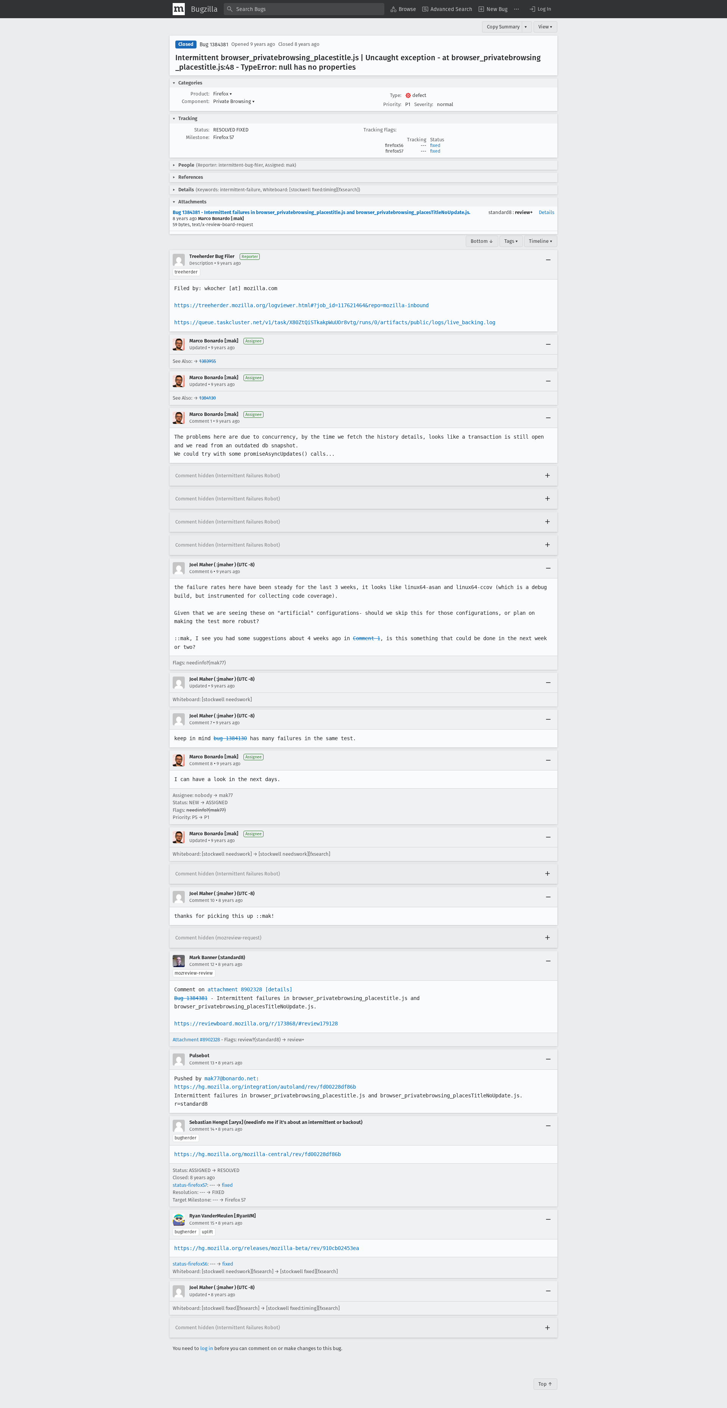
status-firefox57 (190, 1185)
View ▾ (545, 27)
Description (201, 263)
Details (546, 212)
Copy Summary (503, 27)
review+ (524, 212)
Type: (395, 95)
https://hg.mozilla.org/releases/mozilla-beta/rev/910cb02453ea (266, 1248)
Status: (201, 130)
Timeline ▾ (540, 241)
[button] (540, 9)
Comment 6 (200, 571)
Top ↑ (545, 1384)
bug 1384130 (230, 738)
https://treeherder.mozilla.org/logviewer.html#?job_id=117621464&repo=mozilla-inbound (301, 305)
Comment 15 (201, 1223)
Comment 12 (201, 964)
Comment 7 (200, 722)
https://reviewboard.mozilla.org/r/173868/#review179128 (256, 1023)
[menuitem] (403, 9)
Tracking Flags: (380, 130)
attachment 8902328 (234, 989)
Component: (195, 101)
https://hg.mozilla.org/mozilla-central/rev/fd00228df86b (257, 1154)
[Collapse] (548, 260)
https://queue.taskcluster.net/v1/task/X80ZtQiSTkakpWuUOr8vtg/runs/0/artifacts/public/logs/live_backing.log (334, 322)
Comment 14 (201, 1129)
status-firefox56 (190, 1264)
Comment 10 (202, 900)
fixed (435, 145)
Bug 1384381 (214, 44)
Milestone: (197, 137)
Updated (198, 347)
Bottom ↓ (482, 241)
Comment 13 (201, 1063)
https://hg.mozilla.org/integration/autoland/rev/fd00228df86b (265, 1087)
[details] (278, 989)
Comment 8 (201, 763)
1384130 (207, 398)
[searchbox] (304, 9)
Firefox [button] (222, 94)
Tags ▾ (511, 241)
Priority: (392, 104)
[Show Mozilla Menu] (179, 9)
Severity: (423, 104)
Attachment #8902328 (196, 1039)
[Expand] (547, 476)
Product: (199, 94)
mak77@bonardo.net (230, 1078)
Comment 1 (200, 421)
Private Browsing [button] (234, 101)
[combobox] (304, 9)
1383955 (207, 361)
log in (206, 1348)
